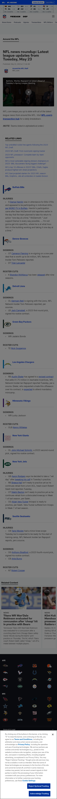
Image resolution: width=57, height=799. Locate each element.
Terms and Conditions (23, 739)
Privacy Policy (24, 744)
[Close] (53, 734)
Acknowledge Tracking (39, 794)
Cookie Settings (28, 781)
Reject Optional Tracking (39, 786)
